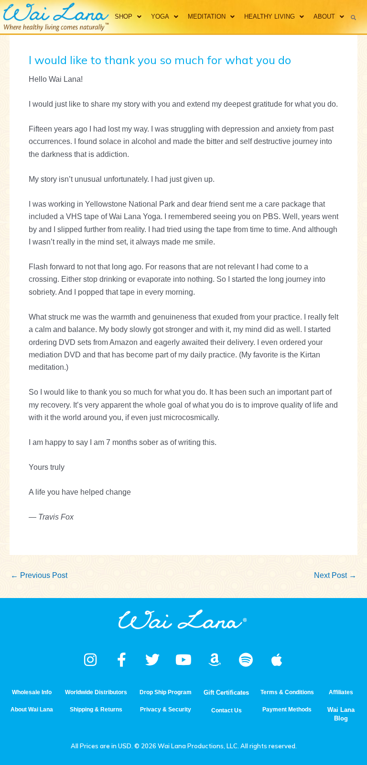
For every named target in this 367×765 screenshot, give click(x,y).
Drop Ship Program (166, 692)
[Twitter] (152, 659)
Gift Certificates (226, 692)
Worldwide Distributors (96, 692)
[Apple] (276, 659)
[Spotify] (245, 659)
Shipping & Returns (96, 709)
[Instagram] (90, 659)
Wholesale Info (32, 692)
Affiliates (341, 692)
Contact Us (226, 710)
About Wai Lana (32, 709)
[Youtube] (183, 659)
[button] (353, 17)
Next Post (335, 575)
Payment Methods (287, 709)
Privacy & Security (165, 709)
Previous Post (39, 575)
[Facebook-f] (121, 659)
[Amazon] (214, 659)
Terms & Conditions (287, 692)
